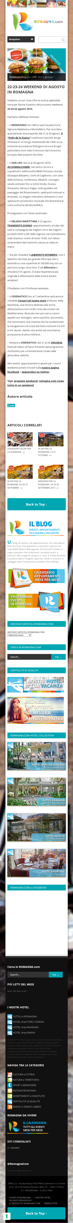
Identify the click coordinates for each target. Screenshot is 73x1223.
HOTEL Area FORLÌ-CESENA (28, 1021)
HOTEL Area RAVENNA (25, 1027)
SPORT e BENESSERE (24, 1085)
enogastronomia (52, 1042)
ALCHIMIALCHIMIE (18, 167)
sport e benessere (36, 1057)
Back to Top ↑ (36, 504)
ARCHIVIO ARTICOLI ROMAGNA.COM (25, 632)
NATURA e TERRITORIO (25, 1079)
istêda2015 (38, 1045)
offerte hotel (33, 1048)
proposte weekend (26, 381)
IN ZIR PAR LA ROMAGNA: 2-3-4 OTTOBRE (46, 451)
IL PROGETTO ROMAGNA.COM (24, 1203)
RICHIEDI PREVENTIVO (20, 1200)
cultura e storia (14, 1042)
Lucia (11, 405)
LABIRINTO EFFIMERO (44, 255)
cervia (41, 1039)
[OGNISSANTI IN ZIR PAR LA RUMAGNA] (20, 445)
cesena (48, 1039)
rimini (35, 1054)
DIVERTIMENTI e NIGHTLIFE (28, 1096)
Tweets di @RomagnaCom (19, 1170)
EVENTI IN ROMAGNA (20, 1197)
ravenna (11, 1054)
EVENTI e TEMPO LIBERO (26, 1106)
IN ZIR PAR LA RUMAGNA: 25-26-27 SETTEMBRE (17, 484)
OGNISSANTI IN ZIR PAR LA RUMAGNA (19, 450)
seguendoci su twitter (35, 372)
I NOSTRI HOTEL (43, 1197)
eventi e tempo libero (17, 1045)
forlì (30, 1045)
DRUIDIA (56, 342)
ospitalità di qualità (30, 1051)
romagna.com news (51, 381)
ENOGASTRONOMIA (24, 1090)
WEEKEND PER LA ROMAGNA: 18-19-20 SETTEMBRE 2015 (48, 484)
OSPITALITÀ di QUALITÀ (26, 1101)
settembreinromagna (17, 1057)
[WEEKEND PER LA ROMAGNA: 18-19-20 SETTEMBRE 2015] (50, 478)
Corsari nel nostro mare (32, 300)
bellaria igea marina (28, 1039)
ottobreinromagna (48, 1051)
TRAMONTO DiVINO (19, 225)
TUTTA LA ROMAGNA (24, 1016)
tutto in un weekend (20, 385)
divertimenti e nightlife (33, 1042)
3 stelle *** (12, 1039)
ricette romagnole (24, 1054)
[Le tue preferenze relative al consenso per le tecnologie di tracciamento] (7, 1216)
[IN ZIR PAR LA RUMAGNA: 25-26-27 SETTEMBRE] (20, 478)
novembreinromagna (17, 1048)
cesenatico (57, 1039)
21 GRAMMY (13, 1147)
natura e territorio (52, 1045)
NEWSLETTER (50, 1203)
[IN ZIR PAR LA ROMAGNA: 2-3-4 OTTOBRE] (50, 445)
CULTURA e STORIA (23, 1074)
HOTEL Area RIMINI (23, 1032)
